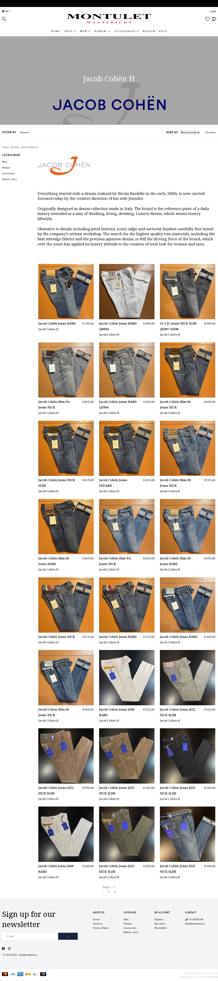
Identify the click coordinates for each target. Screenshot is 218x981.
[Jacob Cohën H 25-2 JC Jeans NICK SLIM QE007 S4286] (187, 291)
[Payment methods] (6, 974)
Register (159, 919)
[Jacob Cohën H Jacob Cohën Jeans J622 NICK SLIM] (66, 756)
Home (55, 31)
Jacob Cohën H (29, 147)
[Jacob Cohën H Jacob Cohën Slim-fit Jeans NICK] (187, 370)
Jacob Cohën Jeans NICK (56, 637)
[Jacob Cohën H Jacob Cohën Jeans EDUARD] (126, 448)
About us (97, 923)
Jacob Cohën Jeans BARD (57, 323)
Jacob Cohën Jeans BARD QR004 (118, 326)
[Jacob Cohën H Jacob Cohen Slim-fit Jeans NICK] (66, 677)
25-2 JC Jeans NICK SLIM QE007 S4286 (178, 326)
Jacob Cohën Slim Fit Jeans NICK (54, 404)
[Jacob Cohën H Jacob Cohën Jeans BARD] (66, 291)
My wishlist (160, 927)
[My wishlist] (207, 18)
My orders (160, 923)
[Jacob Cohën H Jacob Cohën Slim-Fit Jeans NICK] (126, 526)
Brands (15, 147)
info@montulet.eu (28, 954)
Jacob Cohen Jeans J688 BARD (116, 712)
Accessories (125, 31)
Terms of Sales (101, 927)
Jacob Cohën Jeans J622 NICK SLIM (56, 790)
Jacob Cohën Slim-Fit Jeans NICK (115, 561)
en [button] (6, 11)
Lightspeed (212, 976)
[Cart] (214, 18)
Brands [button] (24, 132)
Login (213, 11)
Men (83, 31)
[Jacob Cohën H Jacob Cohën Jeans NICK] (66, 605)
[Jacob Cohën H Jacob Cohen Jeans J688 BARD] (126, 677)
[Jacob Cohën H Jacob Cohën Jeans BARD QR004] (126, 291)
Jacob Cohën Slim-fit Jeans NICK (175, 404)
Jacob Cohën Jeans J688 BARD (56, 868)
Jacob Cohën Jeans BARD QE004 (118, 404)
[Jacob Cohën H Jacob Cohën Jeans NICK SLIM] (66, 448)
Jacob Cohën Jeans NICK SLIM (56, 482)
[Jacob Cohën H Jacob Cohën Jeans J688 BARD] (66, 834)
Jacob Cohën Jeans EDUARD (113, 482)
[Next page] (114, 891)
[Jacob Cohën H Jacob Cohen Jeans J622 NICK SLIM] (187, 677)
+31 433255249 (9, 954)
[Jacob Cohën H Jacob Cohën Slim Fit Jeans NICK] (66, 370)
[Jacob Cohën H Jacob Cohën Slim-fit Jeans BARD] (66, 526)
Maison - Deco (155, 31)
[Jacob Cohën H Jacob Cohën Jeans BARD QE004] (126, 370)
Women (100, 31)
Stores (96, 919)
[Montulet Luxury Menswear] (109, 18)
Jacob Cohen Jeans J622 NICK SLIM (177, 712)
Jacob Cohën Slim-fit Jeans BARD (53, 561)
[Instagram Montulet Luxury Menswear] (9, 948)
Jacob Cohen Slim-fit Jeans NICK (53, 712)
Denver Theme (186, 976)
